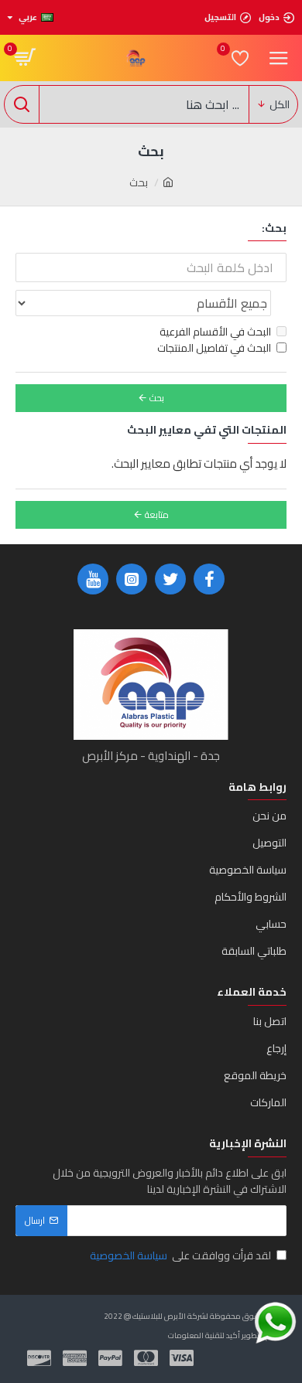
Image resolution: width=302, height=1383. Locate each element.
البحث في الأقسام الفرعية (215, 332)
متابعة (157, 514)
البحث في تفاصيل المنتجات (214, 348)
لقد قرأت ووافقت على (180, 1256)
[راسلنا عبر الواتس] (275, 1323)
